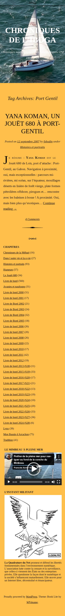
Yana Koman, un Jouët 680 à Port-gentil (32, 124)
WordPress (31, 596)
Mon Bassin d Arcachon (16, 434)
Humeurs (8, 269)
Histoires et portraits (32, 147)
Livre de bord (10, 281)
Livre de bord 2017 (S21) (16, 383)
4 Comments (32, 219)
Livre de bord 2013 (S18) (16, 366)
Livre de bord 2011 (13, 354)
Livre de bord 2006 (13, 326)
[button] (33, 469)
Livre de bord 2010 (13, 349)
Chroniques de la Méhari (16, 252)
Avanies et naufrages (14, 286)
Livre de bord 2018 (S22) (16, 388)
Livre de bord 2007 (13, 332)
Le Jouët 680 (10, 275)
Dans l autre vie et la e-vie (17, 258)
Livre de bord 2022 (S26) (16, 411)
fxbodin (48, 141)
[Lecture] (8, 482)
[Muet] (53, 482)
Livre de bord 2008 (13, 337)
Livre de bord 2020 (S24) (16, 400)
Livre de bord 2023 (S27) (16, 417)
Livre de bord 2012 (13, 360)
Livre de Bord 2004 (13, 315)
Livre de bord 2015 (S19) (16, 371)
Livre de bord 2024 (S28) (16, 422)
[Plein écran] (58, 482)
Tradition (8, 440)
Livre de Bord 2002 (13, 303)
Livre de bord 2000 (13, 292)
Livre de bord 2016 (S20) (16, 377)
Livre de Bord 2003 (13, 309)
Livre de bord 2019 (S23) (16, 394)
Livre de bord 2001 (13, 298)
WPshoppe (32, 602)
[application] (33, 468)
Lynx (6, 428)
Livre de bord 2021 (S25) (16, 406)
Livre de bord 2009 (13, 343)
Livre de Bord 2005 (13, 320)
